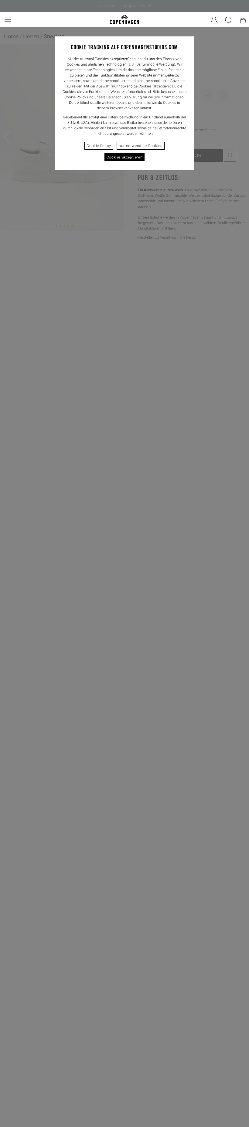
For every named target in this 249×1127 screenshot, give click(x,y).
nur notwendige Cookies (140, 146)
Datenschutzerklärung (124, 97)
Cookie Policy (99, 146)
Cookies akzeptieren (124, 157)
